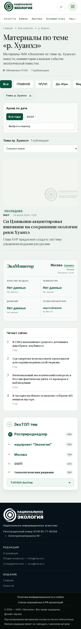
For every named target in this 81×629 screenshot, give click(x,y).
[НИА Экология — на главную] (18, 6)
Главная (8, 28)
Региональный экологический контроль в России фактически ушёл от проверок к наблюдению (41, 379)
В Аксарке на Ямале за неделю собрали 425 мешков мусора (42, 397)
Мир (6, 215)
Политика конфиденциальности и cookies (40, 597)
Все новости (25, 28)
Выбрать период (19, 126)
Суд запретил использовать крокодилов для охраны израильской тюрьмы (40, 360)
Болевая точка (55, 18)
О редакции (10, 553)
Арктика (37, 18)
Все (6, 84)
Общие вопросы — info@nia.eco (23, 558)
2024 (31, 116)
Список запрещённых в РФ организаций (40, 602)
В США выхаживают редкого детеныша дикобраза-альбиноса (40, 344)
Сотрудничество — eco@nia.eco (23, 563)
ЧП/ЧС (43, 84)
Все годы (14, 116)
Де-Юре (62, 84)
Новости (8, 585)
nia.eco (18, 614)
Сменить (69, 265)
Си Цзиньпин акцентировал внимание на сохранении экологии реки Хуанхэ (40, 226)
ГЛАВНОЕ (23, 84)
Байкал (23, 18)
